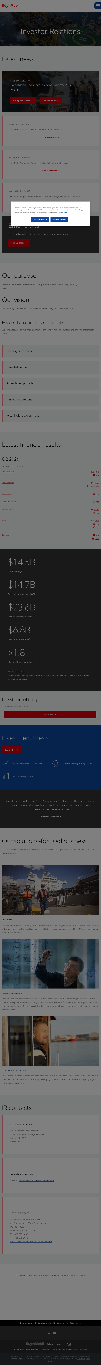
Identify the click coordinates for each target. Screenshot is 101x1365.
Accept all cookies (59, 219)
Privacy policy (63, 212)
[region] (50, 213)
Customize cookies (40, 219)
